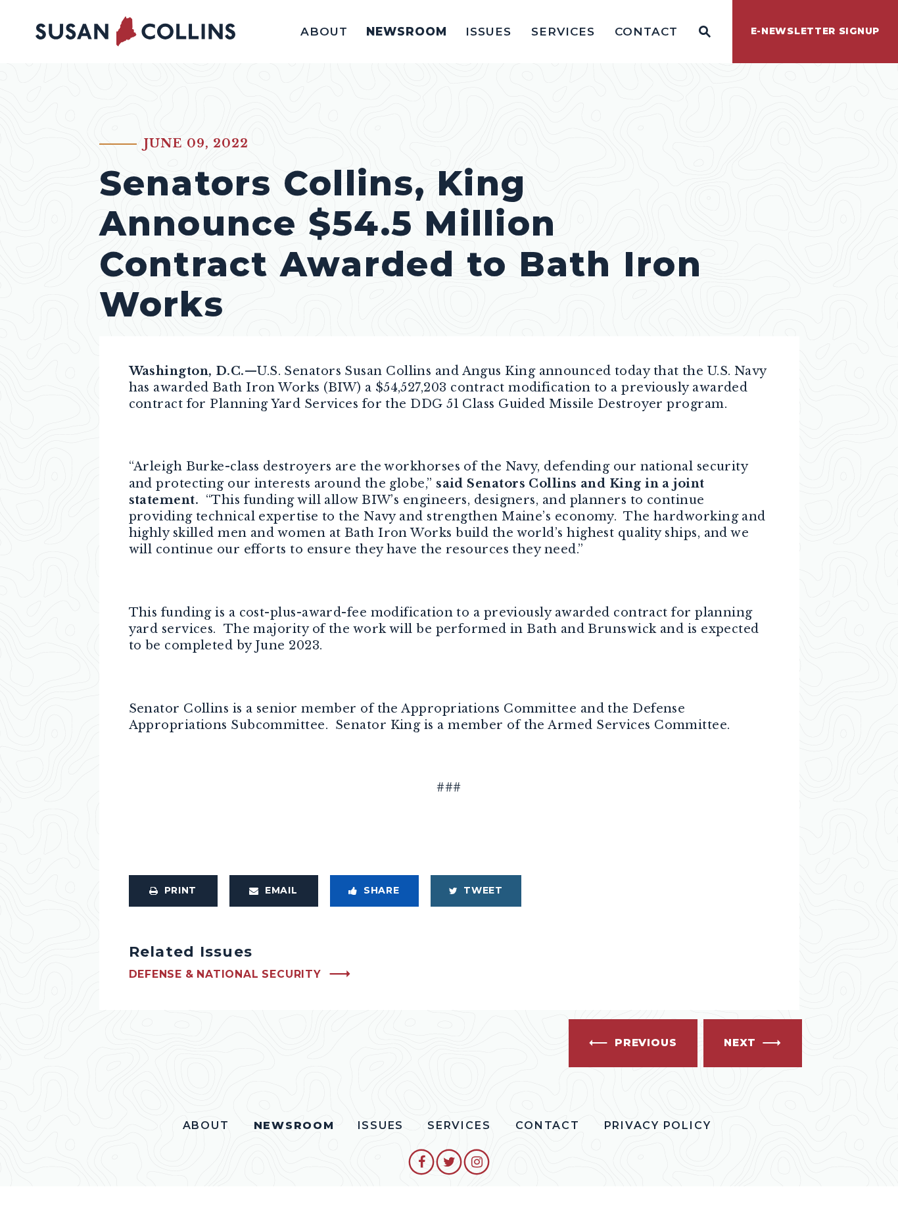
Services (563, 31)
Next (740, 1042)
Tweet (483, 890)
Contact (646, 31)
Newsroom (406, 31)
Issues (488, 31)
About (324, 31)
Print (180, 890)
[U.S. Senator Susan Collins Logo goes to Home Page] (135, 31)
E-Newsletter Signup (815, 31)
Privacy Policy (657, 1125)
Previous (645, 1042)
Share (382, 890)
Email (281, 890)
